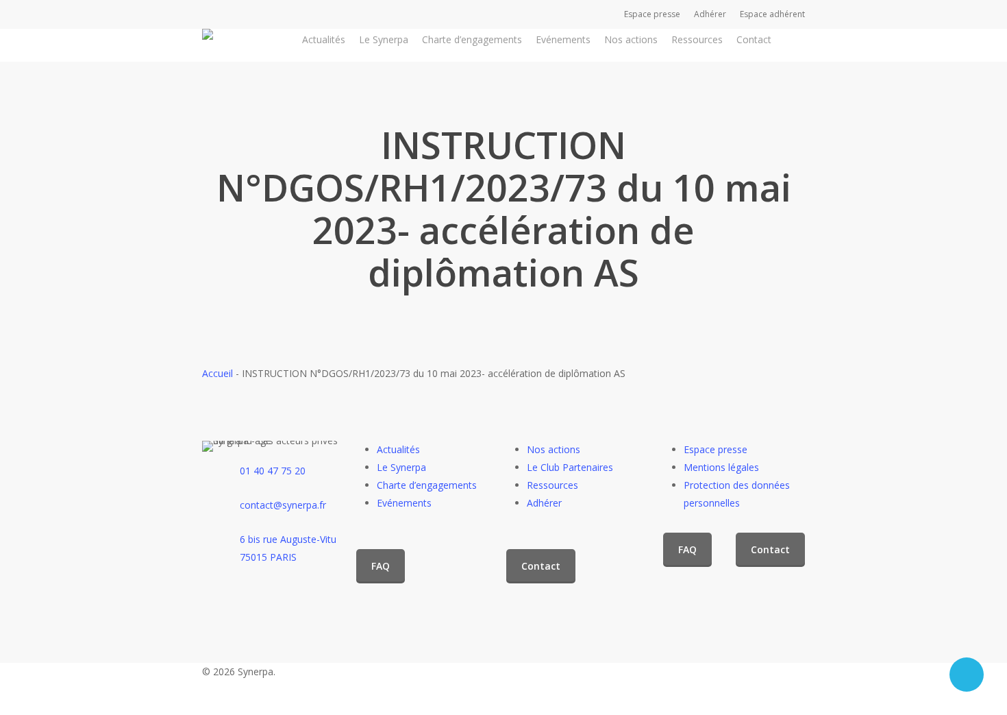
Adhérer (544, 502)
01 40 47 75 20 (273, 470)
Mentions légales (721, 467)
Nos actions (553, 449)
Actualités (398, 449)
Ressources (552, 485)
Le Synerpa (401, 467)
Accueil (217, 373)
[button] (380, 566)
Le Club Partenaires (570, 467)
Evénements (404, 502)
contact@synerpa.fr (283, 504)
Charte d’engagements (427, 485)
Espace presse (715, 449)
